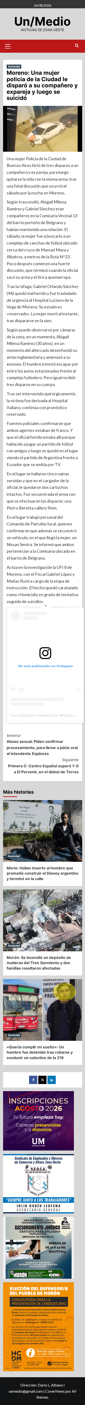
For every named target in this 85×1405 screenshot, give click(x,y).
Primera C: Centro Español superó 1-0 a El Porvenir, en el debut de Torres (43, 765)
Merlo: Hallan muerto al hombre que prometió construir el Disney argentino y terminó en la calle (42, 873)
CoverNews (55, 1391)
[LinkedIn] (51, 1080)
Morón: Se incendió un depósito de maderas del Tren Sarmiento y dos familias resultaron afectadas (39, 963)
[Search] (77, 46)
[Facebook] (33, 1080)
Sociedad (14, 66)
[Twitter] (42, 1080)
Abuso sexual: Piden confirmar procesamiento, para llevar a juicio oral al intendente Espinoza (42, 744)
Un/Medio (42, 21)
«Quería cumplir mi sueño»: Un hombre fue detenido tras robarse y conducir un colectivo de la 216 (40, 1052)
